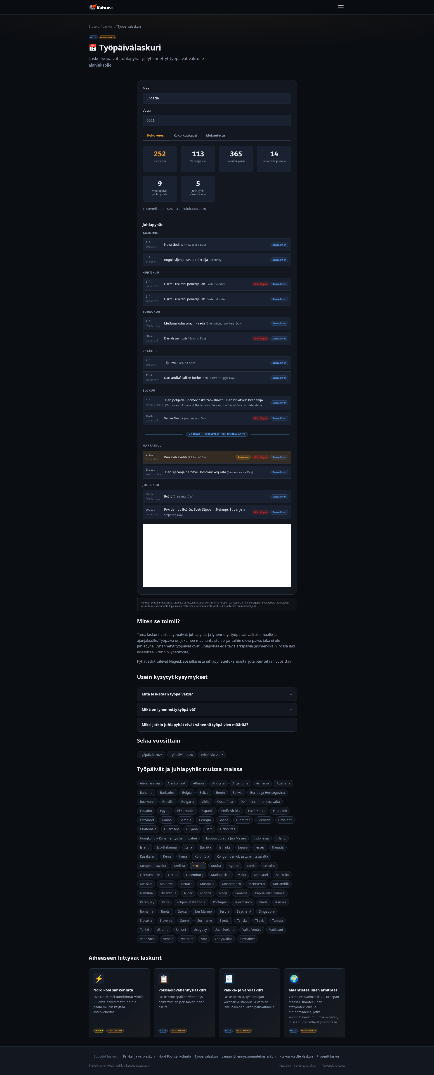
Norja (223, 893)
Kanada (278, 847)
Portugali (220, 902)
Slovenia (166, 920)
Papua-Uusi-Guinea (270, 893)
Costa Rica (225, 801)
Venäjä (168, 939)
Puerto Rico (243, 902)
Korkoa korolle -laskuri (296, 1056)
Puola (263, 902)
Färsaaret (147, 820)
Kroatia (198, 865)
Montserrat (256, 884)
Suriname (204, 920)
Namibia (146, 893)
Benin (220, 792)
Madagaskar (220, 875)
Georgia (205, 820)
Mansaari (261, 875)
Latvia (251, 865)
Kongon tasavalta (153, 865)
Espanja (208, 810)
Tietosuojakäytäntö (333, 1066)
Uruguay (200, 929)
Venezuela (148, 939)
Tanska (242, 920)
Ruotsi (165, 911)
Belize (203, 792)
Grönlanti (285, 820)
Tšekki (259, 920)
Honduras (227, 829)
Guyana (192, 829)
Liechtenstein (150, 875)
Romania (146, 911)
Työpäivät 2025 (151, 755)
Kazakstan (147, 856)
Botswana (147, 801)
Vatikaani (276, 929)
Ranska (280, 902)
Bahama (146, 792)
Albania (199, 783)
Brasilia (168, 801)
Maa (146, 88)
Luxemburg (194, 875)
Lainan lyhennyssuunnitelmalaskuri (249, 1056)
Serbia (224, 911)
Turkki (144, 929)
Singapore (267, 911)
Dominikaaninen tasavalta (260, 801)
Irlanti (281, 838)
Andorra (218, 783)
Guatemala (148, 829)
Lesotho (269, 865)
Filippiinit (280, 810)
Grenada (264, 820)
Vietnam (187, 939)
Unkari (181, 929)
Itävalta (205, 847)
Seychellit (244, 911)
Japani (243, 847)
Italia (188, 847)
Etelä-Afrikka (230, 810)
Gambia (185, 820)
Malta (242, 875)
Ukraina (162, 929)
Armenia (262, 783)
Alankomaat (176, 783)
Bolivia (238, 792)
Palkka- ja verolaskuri (139, 1056)
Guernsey (171, 829)
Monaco (186, 884)
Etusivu (94, 26)
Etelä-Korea (256, 810)
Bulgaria (187, 801)
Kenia (167, 856)
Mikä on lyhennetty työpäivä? (169, 709)
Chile (206, 801)
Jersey (259, 847)
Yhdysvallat (223, 939)
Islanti (144, 847)
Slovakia (146, 920)
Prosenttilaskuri (328, 1056)
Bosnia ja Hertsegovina (267, 792)
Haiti (208, 829)
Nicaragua (168, 893)
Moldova (166, 884)
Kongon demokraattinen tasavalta (242, 856)
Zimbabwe (247, 939)
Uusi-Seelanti (225, 929)
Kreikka (179, 865)
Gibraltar (243, 820)
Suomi (185, 920)
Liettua (173, 875)
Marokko (282, 875)
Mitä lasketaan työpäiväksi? (167, 694)
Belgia (187, 792)
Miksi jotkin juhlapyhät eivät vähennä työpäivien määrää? (195, 724)
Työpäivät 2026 (181, 755)
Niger (188, 893)
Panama (241, 893)
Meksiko (146, 884)
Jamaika (225, 847)
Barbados (167, 792)
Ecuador (146, 810)
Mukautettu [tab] (215, 135)
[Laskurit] (101, 7)
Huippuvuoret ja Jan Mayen (225, 838)
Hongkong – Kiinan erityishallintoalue (168, 838)
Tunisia (277, 920)
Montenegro (231, 884)
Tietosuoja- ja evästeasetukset (297, 1066)
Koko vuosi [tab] (156, 135)
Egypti (165, 810)
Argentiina (240, 783)
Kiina (183, 856)
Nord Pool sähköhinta (174, 1056)
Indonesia (261, 838)
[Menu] (340, 7)
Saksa (182, 911)
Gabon (167, 820)
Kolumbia (202, 856)
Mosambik (281, 884)
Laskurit (109, 26)
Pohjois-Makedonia (191, 902)
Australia (283, 783)
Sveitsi (224, 920)
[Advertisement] (217, 555)
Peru (165, 902)
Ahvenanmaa (150, 783)
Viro (204, 939)
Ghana (224, 820)
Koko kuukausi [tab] (185, 135)
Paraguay (147, 902)
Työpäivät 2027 (211, 755)
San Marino (203, 911)
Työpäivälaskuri (206, 1056)
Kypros (234, 865)
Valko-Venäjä (252, 929)
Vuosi (147, 110)
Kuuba (216, 865)
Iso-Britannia (167, 847)
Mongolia (207, 884)
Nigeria (206, 893)
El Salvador (185, 810)
